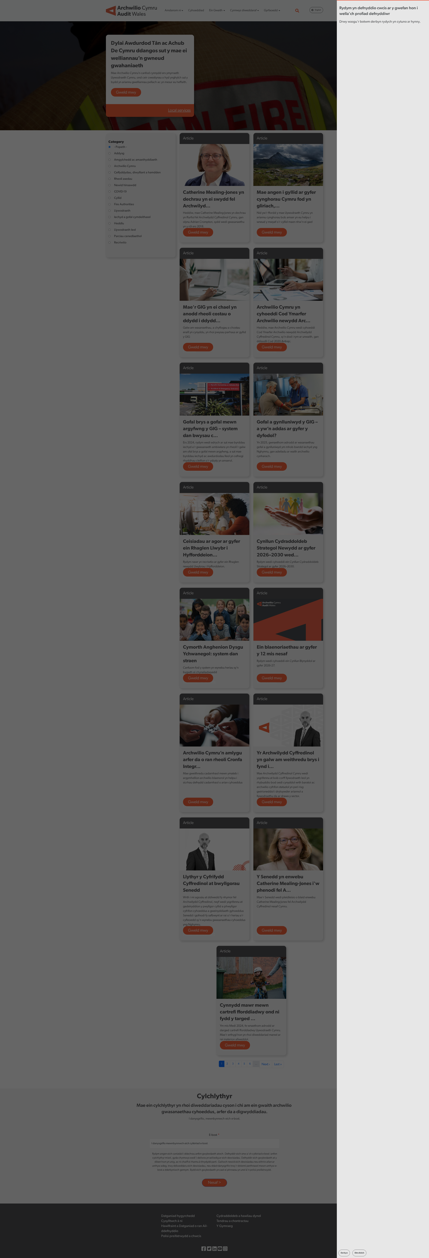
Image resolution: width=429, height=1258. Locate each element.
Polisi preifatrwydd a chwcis (181, 1236)
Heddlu (119, 223)
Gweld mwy (126, 93)
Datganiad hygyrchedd (178, 1216)
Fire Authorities (124, 204)
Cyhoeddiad (196, 10)
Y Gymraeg (225, 1226)
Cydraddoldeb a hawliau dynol (239, 1216)
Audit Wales (193, 236)
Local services (179, 110)
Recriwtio (120, 242)
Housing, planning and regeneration (236, 1049)
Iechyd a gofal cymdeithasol (132, 217)
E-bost (213, 1135)
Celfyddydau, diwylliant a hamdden (137, 172)
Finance (189, 351)
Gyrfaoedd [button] (271, 10)
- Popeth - (120, 147)
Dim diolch (359, 1253)
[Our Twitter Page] (209, 1249)
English (318, 10)
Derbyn (344, 1253)
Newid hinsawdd (125, 185)
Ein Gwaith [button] (216, 10)
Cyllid (117, 198)
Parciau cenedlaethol (128, 236)
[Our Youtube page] (220, 1249)
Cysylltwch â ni (171, 1221)
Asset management (199, 934)
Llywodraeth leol (125, 230)
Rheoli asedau (123, 179)
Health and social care (200, 470)
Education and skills (199, 682)
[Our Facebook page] (203, 1249)
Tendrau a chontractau (233, 1221)
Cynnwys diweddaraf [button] (243, 10)
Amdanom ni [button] (173, 10)
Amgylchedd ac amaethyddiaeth (135, 159)
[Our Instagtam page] (225, 1249)
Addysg (119, 153)
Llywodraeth (122, 210)
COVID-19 (120, 191)
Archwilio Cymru (125, 166)
